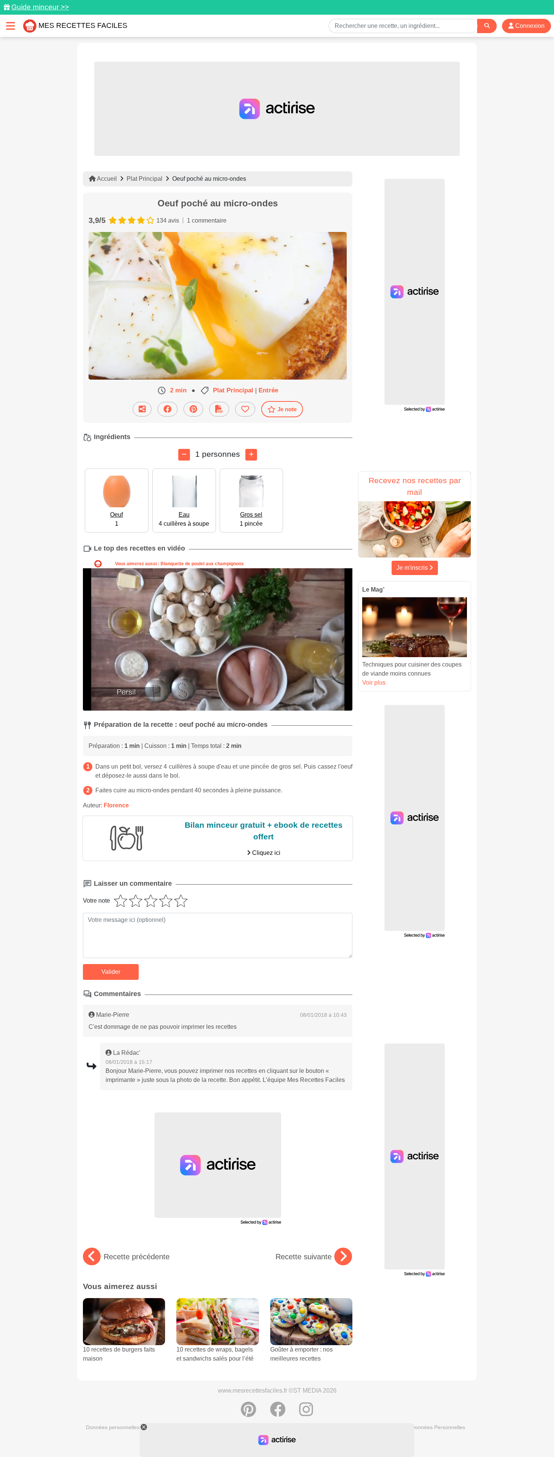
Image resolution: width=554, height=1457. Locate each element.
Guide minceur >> (40, 7)
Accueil (106, 178)
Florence (116, 805)
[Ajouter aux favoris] (245, 409)
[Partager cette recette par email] (142, 409)
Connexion (529, 26)
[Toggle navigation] (10, 26)
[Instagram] (306, 1413)
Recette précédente (137, 1257)
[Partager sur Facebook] (168, 409)
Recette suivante (303, 1257)
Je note (287, 409)
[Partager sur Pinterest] (193, 409)
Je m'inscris (412, 567)
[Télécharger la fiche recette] (219, 409)
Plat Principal (144, 178)
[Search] (487, 25)
